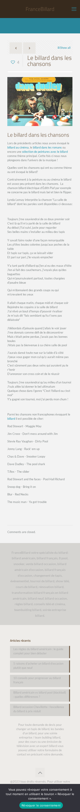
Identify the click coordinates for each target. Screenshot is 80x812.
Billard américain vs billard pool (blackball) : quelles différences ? (39, 694)
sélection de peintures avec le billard (45, 151)
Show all (65, 47)
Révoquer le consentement (41, 805)
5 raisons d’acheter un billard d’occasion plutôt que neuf (38, 666)
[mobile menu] (74, 9)
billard (11, 418)
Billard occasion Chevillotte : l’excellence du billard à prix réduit (38, 709)
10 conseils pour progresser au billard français (37, 680)
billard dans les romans (47, 147)
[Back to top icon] (40, 772)
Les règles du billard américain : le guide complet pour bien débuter (38, 651)
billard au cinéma (18, 147)
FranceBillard (40, 9)
